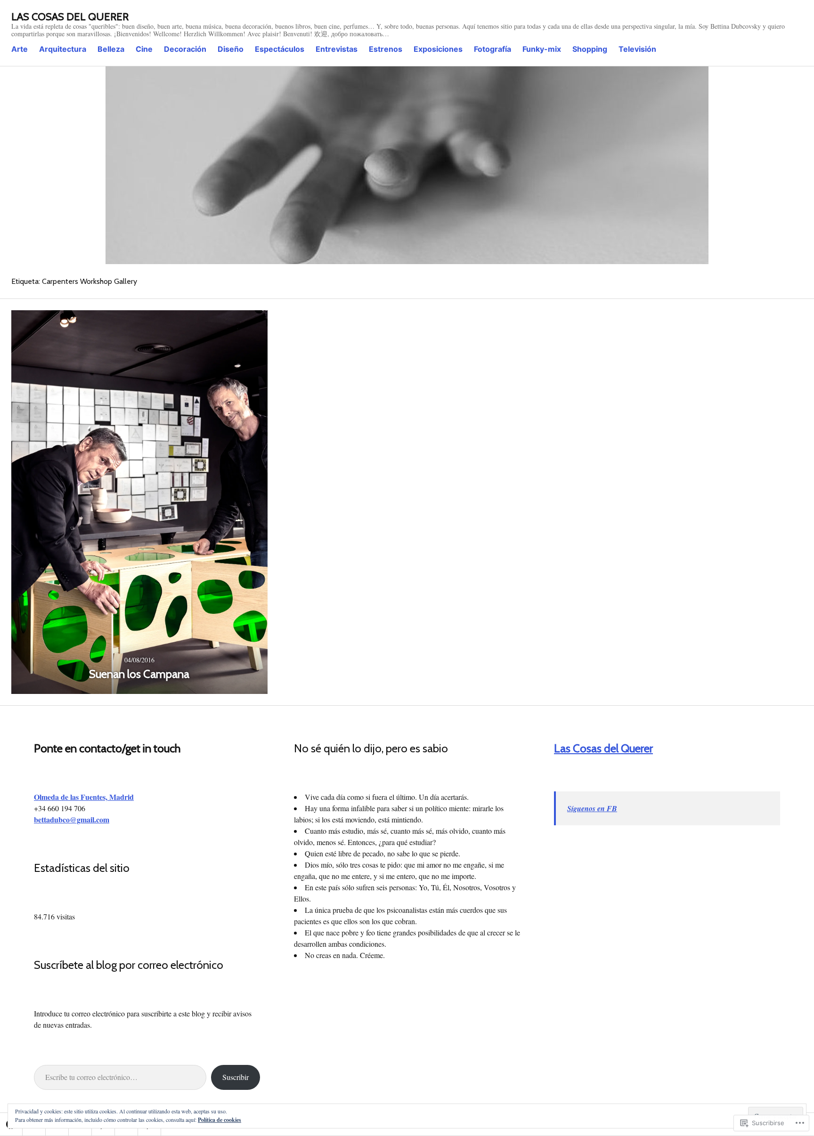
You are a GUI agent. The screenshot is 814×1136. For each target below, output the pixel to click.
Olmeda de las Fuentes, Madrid (84, 796)
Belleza (111, 49)
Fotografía (492, 49)
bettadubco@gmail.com (71, 819)
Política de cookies (219, 1120)
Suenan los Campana (139, 674)
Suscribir (235, 1077)
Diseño (231, 49)
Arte (19, 49)
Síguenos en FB (592, 808)
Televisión (637, 49)
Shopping (589, 49)
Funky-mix (541, 49)
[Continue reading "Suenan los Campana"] (139, 502)
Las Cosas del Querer (603, 748)
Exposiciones (438, 49)
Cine (144, 49)
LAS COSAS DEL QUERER (70, 16)
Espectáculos (279, 49)
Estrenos (385, 49)
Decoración (185, 49)
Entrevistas (337, 49)
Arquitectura (62, 49)
